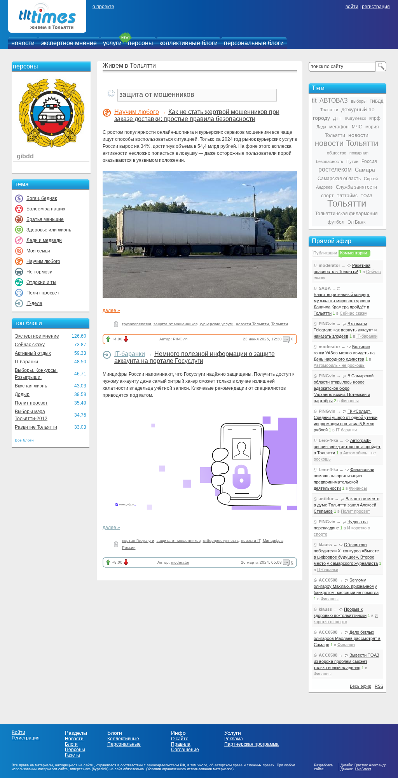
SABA (325, 288)
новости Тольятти (252, 324)
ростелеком (335, 169)
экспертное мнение (69, 43)
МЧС (357, 127)
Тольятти (279, 324)
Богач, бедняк (41, 198)
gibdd (25, 156)
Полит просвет (42, 293)
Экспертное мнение (37, 336)
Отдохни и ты (41, 282)
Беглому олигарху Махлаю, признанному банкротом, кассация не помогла (346, 586)
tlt (314, 100)
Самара (365, 169)
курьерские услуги (217, 324)
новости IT (250, 540)
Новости (74, 738)
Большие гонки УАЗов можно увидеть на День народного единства (344, 352)
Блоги (71, 744)
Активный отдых (33, 353)
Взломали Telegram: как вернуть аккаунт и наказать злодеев (345, 329)
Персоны (75, 749)
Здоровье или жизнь (48, 230)
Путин (352, 161)
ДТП (337, 118)
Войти (18, 732)
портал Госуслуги (138, 540)
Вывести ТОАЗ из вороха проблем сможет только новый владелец (346, 661)
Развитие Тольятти (36, 427)
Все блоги (24, 440)
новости (23, 43)
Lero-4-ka (328, 440)
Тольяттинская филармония (346, 213)
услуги (112, 43)
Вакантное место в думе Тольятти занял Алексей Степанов (346, 504)
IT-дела (34, 303)
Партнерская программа (251, 744)
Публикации (325, 253)
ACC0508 (328, 580)
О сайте (180, 738)
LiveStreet (363, 769)
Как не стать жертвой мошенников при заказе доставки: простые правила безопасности (196, 115)
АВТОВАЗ (333, 100)
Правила (180, 744)
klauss (325, 544)
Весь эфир (360, 686)
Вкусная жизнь (31, 386)
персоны (140, 43)
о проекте (103, 6)
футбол (336, 222)
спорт (327, 195)
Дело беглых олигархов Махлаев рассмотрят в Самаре (347, 638)
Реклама (233, 738)
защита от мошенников (175, 324)
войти (352, 6)
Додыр (22, 394)
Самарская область (339, 178)
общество (336, 153)
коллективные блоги (188, 43)
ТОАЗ (366, 195)
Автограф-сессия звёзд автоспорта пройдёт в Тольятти (347, 446)
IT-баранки (26, 361)
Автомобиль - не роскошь (339, 365)
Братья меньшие (45, 219)
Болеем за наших (45, 209)
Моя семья (38, 251)
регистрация (376, 6)
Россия (369, 161)
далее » (111, 310)
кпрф (375, 118)
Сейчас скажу (30, 344)
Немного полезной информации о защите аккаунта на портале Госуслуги (194, 357)
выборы (359, 101)
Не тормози (39, 272)
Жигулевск (355, 118)
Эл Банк (356, 222)
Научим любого (43, 261)
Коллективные (123, 738)
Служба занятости (356, 187)
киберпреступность (221, 540)
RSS (379, 686)
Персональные (124, 744)
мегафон (339, 127)
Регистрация (26, 738)
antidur (326, 498)
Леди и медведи (44, 240)
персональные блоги (254, 43)
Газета (72, 755)
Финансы (350, 400)
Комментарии (353, 253)
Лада (321, 126)
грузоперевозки (136, 324)
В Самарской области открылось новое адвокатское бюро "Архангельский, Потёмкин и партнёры (344, 388)
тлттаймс (347, 195)
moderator (180, 562)
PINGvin (180, 339)
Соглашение (185, 749)
